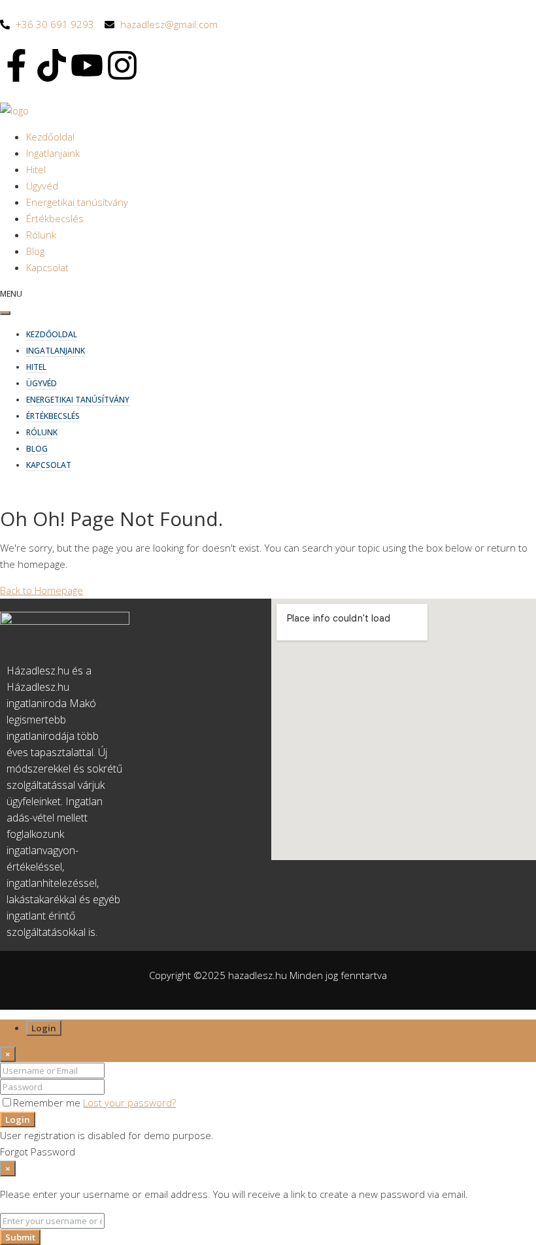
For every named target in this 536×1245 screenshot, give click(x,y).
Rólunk (41, 234)
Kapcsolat (47, 267)
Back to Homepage (41, 590)
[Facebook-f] (16, 65)
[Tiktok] (51, 65)
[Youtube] (87, 65)
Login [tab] (43, 1028)
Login (17, 1119)
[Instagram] (122, 65)
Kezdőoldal (50, 136)
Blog (35, 250)
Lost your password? (129, 1102)
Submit (20, 1237)
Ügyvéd (42, 185)
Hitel (36, 169)
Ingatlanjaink (53, 152)
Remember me (48, 1102)
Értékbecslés (55, 218)
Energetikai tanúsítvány (77, 201)
